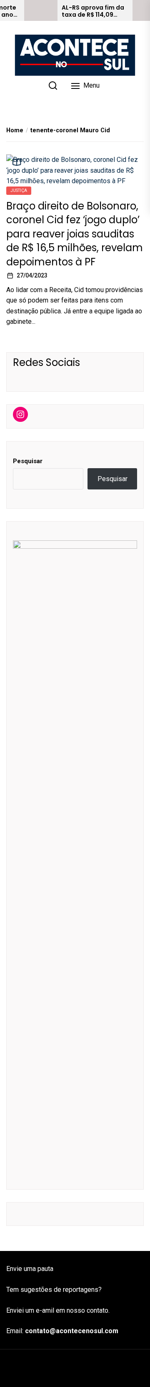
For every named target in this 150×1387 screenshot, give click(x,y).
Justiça (18, 190)
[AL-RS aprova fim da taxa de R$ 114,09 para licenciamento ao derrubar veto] (41, 10)
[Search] (52, 85)
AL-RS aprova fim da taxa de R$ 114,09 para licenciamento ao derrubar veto (93, 11)
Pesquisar (27, 461)
